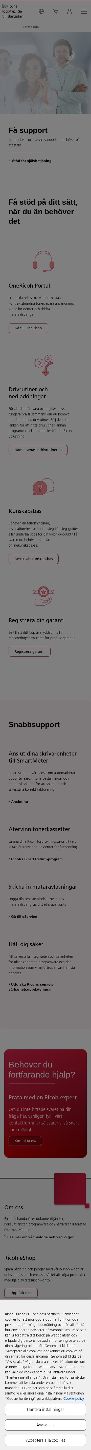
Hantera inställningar (45, 1409)
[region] (45, 1375)
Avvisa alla (45, 1424)
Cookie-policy (73, 1398)
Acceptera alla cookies (45, 1440)
